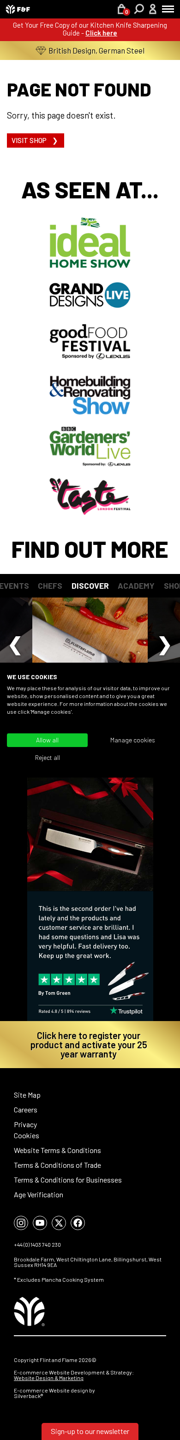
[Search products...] (139, 10)
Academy (136, 585)
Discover (90, 585)
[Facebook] (78, 1223)
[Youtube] (40, 1223)
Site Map (27, 1094)
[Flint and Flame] (18, 9)
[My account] (152, 10)
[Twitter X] (59, 1223)
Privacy (25, 1124)
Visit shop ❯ (36, 140)
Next (165, 642)
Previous (15, 642)
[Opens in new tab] (90, 891)
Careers (25, 1109)
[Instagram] (21, 1223)
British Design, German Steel (96, 50)
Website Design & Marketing (49, 1377)
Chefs (50, 585)
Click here (101, 33)
